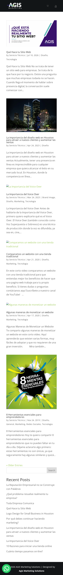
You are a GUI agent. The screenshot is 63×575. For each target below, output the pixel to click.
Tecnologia (11, 59)
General (10, 424)
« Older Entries (14, 465)
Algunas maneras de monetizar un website (29, 312)
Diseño (44, 55)
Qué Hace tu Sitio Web (18, 52)
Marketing (19, 201)
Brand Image (48, 197)
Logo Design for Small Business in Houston (30, 513)
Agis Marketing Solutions (31, 570)
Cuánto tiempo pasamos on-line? (24, 551)
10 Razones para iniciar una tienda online (29, 546)
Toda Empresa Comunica (20, 503)
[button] (6, 568)
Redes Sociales (33, 424)
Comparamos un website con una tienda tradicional (28, 255)
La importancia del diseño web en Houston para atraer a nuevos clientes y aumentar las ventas (31, 140)
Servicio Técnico (17, 55)
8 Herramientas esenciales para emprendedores (23, 416)
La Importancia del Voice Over (22, 194)
